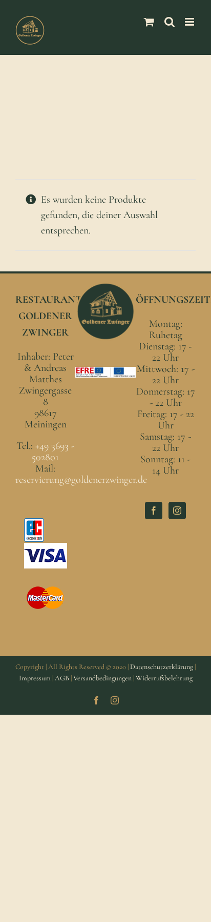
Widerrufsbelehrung (164, 678)
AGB (62, 678)
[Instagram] (177, 510)
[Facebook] (153, 510)
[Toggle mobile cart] (149, 21)
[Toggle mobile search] (169, 21)
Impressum (35, 678)
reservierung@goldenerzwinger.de (81, 480)
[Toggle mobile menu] (190, 21)
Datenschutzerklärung (161, 666)
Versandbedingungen (102, 678)
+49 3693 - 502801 (53, 451)
